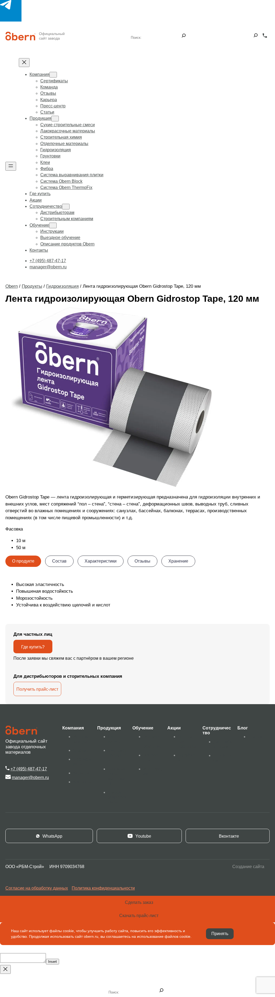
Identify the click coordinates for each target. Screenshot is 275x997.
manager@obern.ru (30, 777)
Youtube (143, 836)
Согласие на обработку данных (36, 888)
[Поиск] (183, 36)
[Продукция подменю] (55, 118)
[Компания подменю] (53, 75)
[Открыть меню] (10, 166)
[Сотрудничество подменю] (66, 206)
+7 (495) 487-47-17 (28, 769)
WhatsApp (52, 836)
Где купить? (33, 647)
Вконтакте (229, 836)
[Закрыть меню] (24, 62)
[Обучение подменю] (53, 225)
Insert (52, 962)
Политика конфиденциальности (103, 888)
